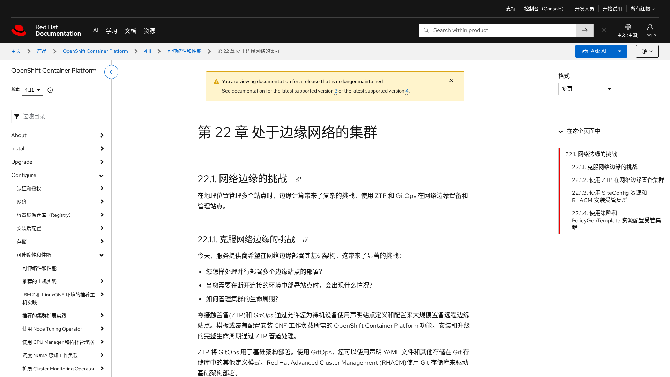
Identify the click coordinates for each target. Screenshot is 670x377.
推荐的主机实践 (39, 281)
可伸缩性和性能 (184, 51)
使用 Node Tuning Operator (52, 329)
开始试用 (612, 9)
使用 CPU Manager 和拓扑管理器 (58, 342)
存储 (22, 241)
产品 (42, 51)
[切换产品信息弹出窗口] (50, 90)
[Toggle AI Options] (619, 51)
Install (18, 148)
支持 (511, 9)
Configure (23, 175)
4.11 (147, 51)
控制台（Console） (545, 9)
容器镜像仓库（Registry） (45, 215)
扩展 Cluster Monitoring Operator (58, 368)
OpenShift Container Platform (95, 51)
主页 (16, 51)
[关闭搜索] (604, 30)
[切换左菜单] (111, 72)
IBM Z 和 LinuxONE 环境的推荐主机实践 (58, 298)
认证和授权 (29, 188)
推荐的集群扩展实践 (44, 315)
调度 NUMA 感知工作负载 (50, 355)
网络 (22, 202)
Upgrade (21, 161)
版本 (15, 90)
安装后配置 (29, 228)
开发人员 (584, 9)
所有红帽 (640, 9)
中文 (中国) (628, 35)
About (19, 135)
